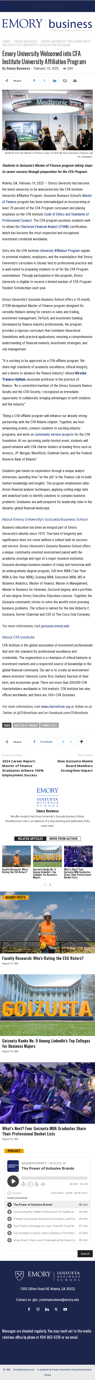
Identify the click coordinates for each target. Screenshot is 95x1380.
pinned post (49, 725)
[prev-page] (45, 884)
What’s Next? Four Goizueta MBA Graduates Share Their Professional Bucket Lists (77, 873)
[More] (81, 741)
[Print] (74, 80)
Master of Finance (26, 725)
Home (6, 41)
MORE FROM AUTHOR (63, 838)
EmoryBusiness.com (23, 1369)
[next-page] (50, 884)
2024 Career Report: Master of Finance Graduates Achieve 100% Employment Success (23, 768)
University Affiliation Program (60, 251)
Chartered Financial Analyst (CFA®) (45, 227)
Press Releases (25, 41)
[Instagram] (39, 1309)
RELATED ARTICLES (30, 838)
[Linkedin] (54, 80)
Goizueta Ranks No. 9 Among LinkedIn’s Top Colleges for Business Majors (45, 873)
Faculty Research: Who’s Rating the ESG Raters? (15, 871)
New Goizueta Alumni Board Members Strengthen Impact (75, 766)
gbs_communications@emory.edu (55, 1300)
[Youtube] (66, 1309)
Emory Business (18, 68)
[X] (44, 80)
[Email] (64, 80)
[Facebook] (34, 80)
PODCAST (14, 1151)
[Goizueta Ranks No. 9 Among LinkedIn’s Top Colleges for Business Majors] (47, 856)
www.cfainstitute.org (55, 706)
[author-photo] (47, 796)
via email (71, 1337)
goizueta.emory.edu (55, 626)
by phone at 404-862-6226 (42, 1337)
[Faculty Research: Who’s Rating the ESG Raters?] (16, 856)
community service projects (54, 434)
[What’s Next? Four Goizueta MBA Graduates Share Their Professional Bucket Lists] (78, 856)
